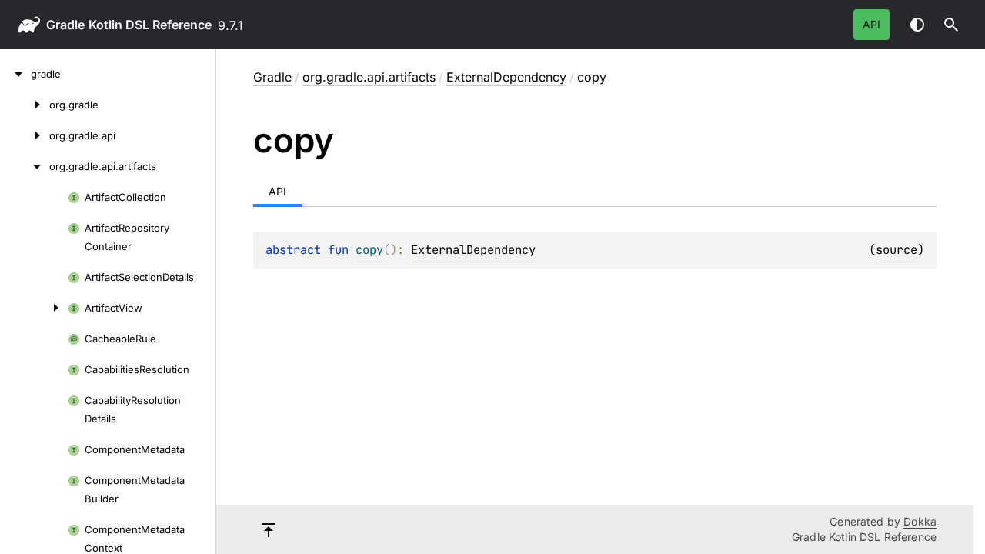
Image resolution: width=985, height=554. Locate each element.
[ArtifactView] (34, 307)
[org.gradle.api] (24, 135)
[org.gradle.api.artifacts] (24, 166)
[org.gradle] (24, 104)
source (896, 250)
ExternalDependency (506, 77)
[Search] (951, 24)
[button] (951, 24)
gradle (65, 24)
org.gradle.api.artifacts (369, 77)
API (871, 24)
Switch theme (917, 24)
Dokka (920, 521)
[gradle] (15, 73)
